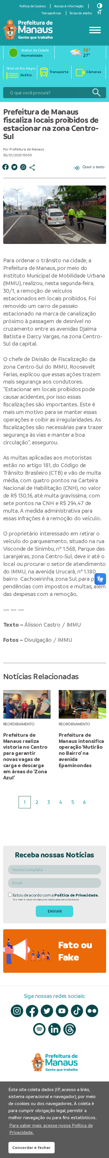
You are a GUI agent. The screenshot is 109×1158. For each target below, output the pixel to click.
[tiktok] (77, 1011)
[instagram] (17, 1011)
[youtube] (62, 1011)
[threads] (69, 1029)
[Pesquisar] (96, 92)
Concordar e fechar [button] (31, 1147)
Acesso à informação (69, 6)
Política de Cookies (32, 6)
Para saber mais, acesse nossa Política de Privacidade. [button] (51, 1129)
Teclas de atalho (80, 13)
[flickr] (92, 1011)
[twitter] (47, 1011)
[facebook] (32, 1011)
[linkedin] (54, 1029)
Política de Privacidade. (76, 895)
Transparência (51, 13)
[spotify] (39, 1029)
